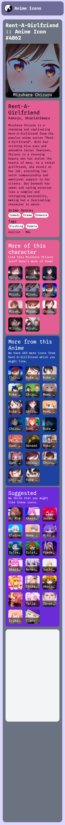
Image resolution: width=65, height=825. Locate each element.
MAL (28, 232)
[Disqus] (32, 675)
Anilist (14, 232)
